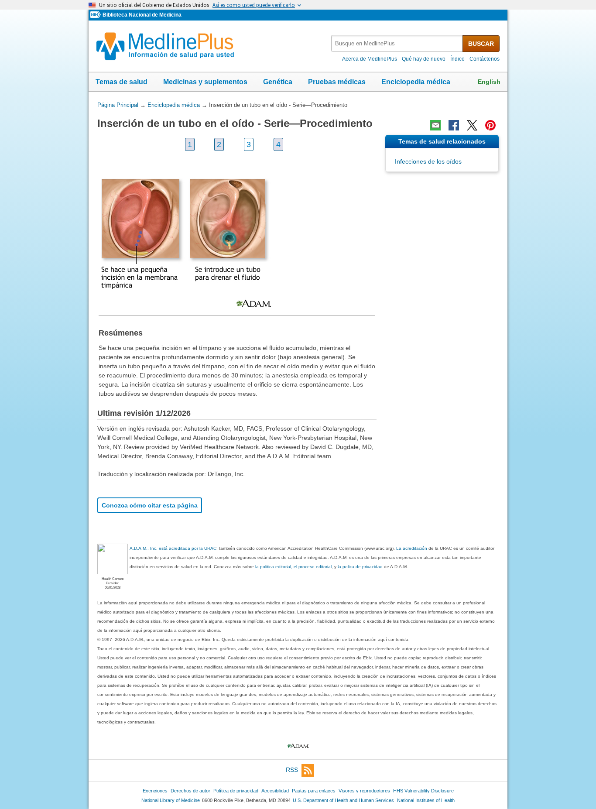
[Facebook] (453, 125)
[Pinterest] (490, 125)
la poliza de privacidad (360, 566)
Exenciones (155, 790)
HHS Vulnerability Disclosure (423, 790)
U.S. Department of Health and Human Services (343, 800)
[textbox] (397, 43)
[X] (472, 125)
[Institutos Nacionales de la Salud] (96, 15)
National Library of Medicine (170, 800)
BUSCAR (481, 43)
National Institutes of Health (426, 800)
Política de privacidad (235, 790)
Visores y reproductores (364, 790)
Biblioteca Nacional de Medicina (142, 15)
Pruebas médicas (337, 82)
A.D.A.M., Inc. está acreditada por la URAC (173, 548)
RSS (292, 769)
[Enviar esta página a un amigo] (435, 125)
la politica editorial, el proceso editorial (293, 566)
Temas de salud (121, 82)
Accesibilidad (275, 790)
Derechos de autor (190, 790)
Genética (277, 82)
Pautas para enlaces (314, 790)
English (489, 81)
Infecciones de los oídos (428, 161)
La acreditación (411, 548)
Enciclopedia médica (415, 82)
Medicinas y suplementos (205, 82)
